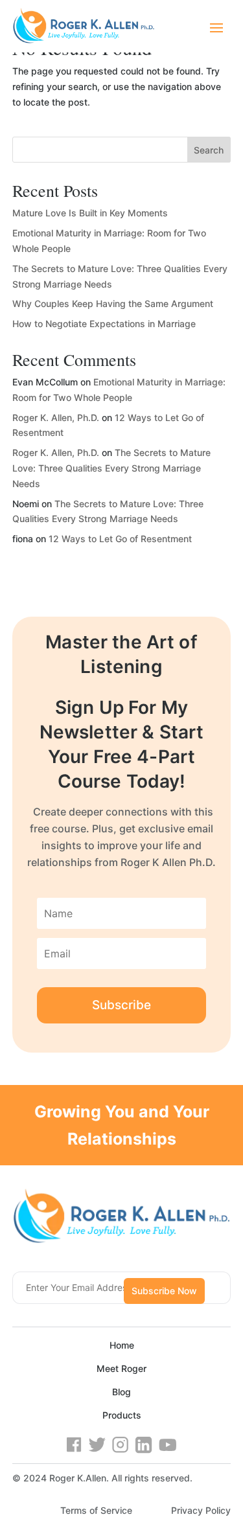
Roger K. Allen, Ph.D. (55, 417)
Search (209, 149)
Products (121, 1415)
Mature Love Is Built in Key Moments (90, 212)
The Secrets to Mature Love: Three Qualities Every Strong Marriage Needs (111, 468)
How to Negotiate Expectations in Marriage (104, 323)
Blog (121, 1391)
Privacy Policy (201, 1510)
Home (122, 1345)
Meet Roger (121, 1368)
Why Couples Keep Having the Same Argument (112, 303)
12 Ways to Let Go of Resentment (120, 538)
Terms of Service (96, 1510)
